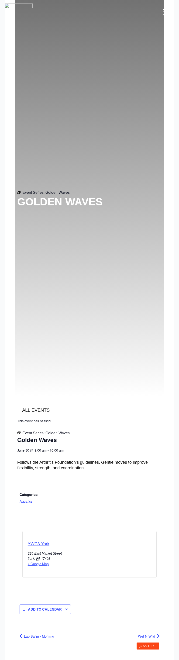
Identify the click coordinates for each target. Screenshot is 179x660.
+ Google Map (38, 563)
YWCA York (38, 543)
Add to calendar (45, 609)
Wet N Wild (147, 636)
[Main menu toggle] (167, 12)
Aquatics (26, 501)
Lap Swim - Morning (38, 636)
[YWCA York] (19, 12)
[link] (148, 646)
